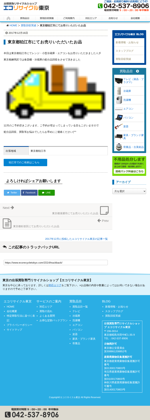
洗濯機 (127, 99)
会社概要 (12, 311)
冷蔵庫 (127, 90)
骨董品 (76, 343)
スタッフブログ (125, 50)
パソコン (128, 117)
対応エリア (55, 285)
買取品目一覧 (80, 306)
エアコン (128, 108)
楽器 (125, 126)
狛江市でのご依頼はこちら (24, 162)
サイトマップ (14, 329)
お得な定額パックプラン (54, 320)
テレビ (76, 311)
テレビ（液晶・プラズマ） (133, 81)
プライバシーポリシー (19, 324)
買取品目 (126, 71)
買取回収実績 (28, 25)
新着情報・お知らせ (127, 42)
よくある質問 (47, 315)
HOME (13, 25)
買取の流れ (46, 311)
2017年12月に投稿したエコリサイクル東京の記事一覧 (76, 238)
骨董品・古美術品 (133, 147)
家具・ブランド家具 (133, 137)
